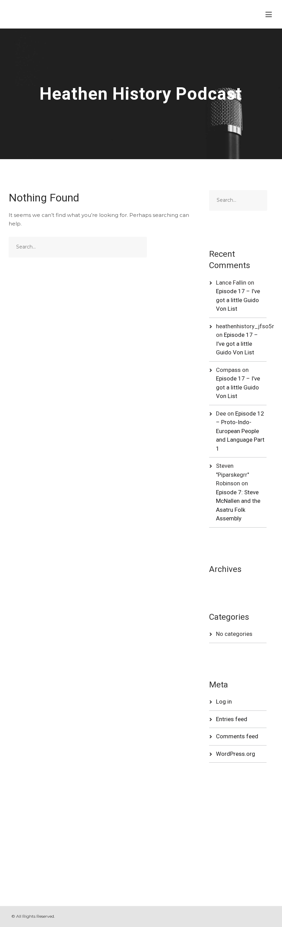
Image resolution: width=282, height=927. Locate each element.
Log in (224, 701)
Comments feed (237, 736)
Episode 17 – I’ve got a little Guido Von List (238, 300)
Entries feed (231, 719)
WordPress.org (235, 753)
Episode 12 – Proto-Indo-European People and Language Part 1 (240, 431)
